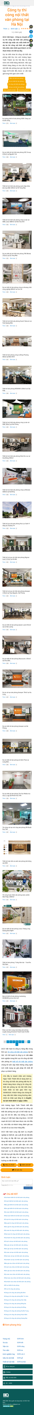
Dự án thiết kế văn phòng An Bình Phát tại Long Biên (15, 761)
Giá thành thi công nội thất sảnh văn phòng (17, 1237)
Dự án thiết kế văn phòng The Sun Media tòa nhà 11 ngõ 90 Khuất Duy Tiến (16, 795)
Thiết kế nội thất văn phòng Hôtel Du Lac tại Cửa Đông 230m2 (16, 457)
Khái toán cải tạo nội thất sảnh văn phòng (17, 1256)
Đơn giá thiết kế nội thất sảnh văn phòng (16, 1208)
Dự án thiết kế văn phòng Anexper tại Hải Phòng (15, 727)
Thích (5, 29)
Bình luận (14, 29)
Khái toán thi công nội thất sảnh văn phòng (17, 1234)
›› (16, 1044)
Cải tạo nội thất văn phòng (16, 87)
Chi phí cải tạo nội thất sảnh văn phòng (16, 1241)
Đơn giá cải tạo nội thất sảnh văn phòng (16, 1248)
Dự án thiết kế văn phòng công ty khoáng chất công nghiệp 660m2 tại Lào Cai (17, 288)
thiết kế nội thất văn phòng (22, 1062)
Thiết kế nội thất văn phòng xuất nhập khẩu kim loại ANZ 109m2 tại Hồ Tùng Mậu (16, 187)
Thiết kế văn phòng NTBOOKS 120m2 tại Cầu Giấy (16, 390)
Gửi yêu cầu (18, 1170)
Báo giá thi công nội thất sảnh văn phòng (16, 1223)
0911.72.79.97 (9, 1165)
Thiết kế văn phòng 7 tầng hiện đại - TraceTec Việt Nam (16, 963)
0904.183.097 (26, 1165)
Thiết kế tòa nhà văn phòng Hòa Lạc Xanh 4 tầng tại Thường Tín (16, 525)
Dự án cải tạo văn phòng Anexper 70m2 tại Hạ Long (16, 693)
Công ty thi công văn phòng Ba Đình (15, 1292)
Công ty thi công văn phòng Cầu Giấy (15, 1300)
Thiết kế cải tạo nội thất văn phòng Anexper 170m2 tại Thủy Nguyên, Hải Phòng (16, 592)
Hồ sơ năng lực (10, 1366)
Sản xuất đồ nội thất (10, 90)
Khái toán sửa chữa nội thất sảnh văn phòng (17, 1278)
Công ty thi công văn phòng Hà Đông (15, 1307)
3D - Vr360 (9, 1383)
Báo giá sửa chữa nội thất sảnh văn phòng (17, 1263)
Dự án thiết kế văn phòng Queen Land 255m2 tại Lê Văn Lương (16, 626)
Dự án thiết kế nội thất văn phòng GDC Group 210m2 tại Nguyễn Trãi (16, 153)
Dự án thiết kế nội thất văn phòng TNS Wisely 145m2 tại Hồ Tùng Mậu (16, 255)
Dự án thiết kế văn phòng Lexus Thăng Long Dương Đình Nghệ (16, 930)
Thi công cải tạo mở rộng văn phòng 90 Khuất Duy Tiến (16, 828)
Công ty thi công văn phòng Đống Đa (15, 1303)
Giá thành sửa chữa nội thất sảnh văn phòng (17, 1281)
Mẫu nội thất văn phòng (16, 78)
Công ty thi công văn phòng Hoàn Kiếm (16, 1314)
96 (29, 1041)
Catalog (8, 1372)
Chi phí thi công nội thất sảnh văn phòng (16, 1219)
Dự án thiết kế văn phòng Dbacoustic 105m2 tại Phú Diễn (16, 660)
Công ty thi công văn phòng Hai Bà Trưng (17, 1311)
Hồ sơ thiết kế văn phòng (12, 1285)
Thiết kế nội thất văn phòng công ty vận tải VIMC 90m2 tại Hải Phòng (15, 423)
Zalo (31, 36)
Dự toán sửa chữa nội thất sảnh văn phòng (17, 1274)
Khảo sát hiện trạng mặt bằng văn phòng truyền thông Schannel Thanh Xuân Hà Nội (15, 1031)
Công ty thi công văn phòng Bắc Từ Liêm (16, 1296)
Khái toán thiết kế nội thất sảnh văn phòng (17, 1215)
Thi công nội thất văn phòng (16, 84)
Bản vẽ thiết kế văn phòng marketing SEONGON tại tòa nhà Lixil (14, 997)
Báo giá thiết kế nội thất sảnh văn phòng (16, 1204)
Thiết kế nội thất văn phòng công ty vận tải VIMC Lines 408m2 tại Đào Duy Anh (15, 221)
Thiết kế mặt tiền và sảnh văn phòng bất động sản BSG (16, 862)
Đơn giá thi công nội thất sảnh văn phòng (16, 1226)
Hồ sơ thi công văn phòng (12, 1289)
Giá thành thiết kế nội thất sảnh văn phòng (17, 1197)
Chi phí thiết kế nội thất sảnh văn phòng (16, 1201)
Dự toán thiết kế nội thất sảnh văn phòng (16, 1212)
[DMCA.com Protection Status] (8, 1406)
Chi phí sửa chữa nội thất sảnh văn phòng (17, 1267)
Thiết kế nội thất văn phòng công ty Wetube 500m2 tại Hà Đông (16, 491)
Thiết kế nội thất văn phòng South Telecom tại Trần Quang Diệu (17, 322)
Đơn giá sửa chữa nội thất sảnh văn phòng (17, 1270)
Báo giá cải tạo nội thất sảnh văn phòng (16, 1245)
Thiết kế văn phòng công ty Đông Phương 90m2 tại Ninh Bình (15, 356)
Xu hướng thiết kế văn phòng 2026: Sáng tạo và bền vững (16, 120)
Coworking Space (24, 90)
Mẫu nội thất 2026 (11, 1377)
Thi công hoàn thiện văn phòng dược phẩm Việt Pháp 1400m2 (16, 896)
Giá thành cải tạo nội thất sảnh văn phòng (17, 1259)
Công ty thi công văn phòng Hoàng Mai (16, 1318)
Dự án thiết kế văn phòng (16, 81)
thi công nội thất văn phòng (18, 1052)
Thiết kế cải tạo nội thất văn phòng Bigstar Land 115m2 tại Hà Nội (15, 558)
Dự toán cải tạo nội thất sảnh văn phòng (16, 1252)
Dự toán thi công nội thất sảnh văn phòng (17, 1230)
